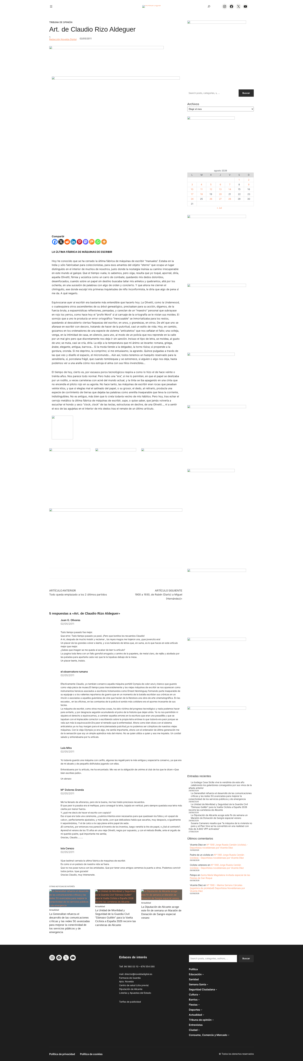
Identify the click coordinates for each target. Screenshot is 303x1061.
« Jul (219, 207)
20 (220, 194)
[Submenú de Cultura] (199, 994)
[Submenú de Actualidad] (203, 1015)
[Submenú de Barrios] (199, 999)
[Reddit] (67, 242)
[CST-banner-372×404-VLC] (69, 450)
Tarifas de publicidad (130, 1001)
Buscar (246, 93)
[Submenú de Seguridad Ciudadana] (216, 989)
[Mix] (92, 242)
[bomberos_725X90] (106, 48)
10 (192, 189)
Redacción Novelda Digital (63, 39)
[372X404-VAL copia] (161, 450)
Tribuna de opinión (60, 22)
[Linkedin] (73, 242)
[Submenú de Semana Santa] (207, 984)
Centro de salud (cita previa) (134, 985)
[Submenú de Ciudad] (199, 1030)
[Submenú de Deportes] (201, 1009)
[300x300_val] (211, 355)
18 (201, 194)
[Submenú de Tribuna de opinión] (213, 1020)
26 (211, 198)
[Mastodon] (85, 242)
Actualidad (54, 910)
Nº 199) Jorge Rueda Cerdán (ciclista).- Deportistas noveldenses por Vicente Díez (219, 846)
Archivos (193, 104)
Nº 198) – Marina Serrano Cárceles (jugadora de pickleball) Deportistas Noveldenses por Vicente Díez (217, 888)
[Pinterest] (79, 242)
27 (220, 198)
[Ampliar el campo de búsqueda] (209, 6)
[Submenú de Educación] (203, 974)
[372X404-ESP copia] (216, 217)
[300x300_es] (115, 450)
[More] (104, 242)
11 (201, 189)
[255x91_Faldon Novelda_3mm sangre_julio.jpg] (115, 510)
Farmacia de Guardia (130, 977)
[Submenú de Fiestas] (199, 1004)
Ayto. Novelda (126, 981)
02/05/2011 (67, 623)
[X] (61, 242)
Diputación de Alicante (130, 989)
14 (230, 189)
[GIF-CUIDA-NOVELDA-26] (216, 708)
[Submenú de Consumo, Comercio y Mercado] (228, 1035)
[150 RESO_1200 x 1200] (211, 118)
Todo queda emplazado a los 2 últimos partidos (78, 594)
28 (229, 198)
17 (192, 194)
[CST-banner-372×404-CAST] (216, 22)
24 (192, 198)
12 (211, 189)
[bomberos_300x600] (211, 471)
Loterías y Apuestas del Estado (135, 992)
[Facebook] (55, 242)
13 (220, 189)
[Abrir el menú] (51, 6)
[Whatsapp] (98, 242)
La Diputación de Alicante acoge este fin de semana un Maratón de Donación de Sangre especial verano (219, 816)
